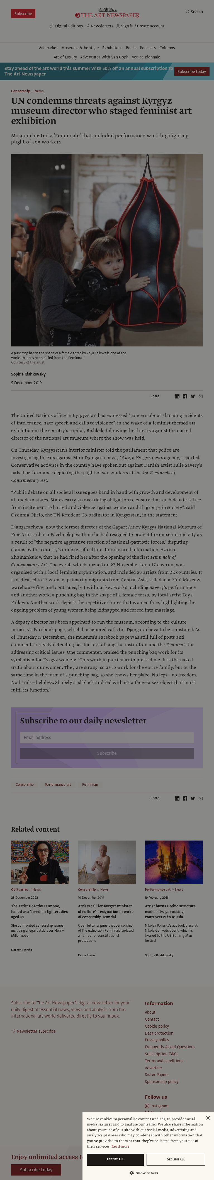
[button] (146, 1172)
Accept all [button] (115, 1159)
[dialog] (148, 1146)
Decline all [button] (176, 1159)
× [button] (208, 1118)
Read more (120, 1146)
